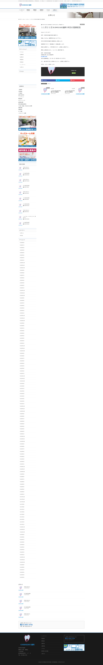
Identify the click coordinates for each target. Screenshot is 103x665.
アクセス (43, 648)
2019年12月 (22, 436)
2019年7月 (22, 448)
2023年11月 (22, 318)
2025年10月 (22, 267)
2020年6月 (22, 421)
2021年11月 (22, 378)
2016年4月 (22, 547)
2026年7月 (22, 245)
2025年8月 (22, 272)
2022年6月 (22, 360)
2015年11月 (22, 559)
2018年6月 (22, 481)
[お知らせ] (45, 90)
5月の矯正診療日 (26, 222)
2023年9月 (22, 323)
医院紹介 (22, 59)
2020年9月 (22, 413)
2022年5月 (22, 363)
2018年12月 (22, 466)
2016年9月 (22, 534)
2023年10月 (22, 320)
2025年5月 (22, 277)
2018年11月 (22, 469)
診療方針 (22, 57)
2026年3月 (22, 255)
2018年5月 (22, 484)
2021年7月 (22, 388)
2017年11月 (22, 499)
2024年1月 (22, 313)
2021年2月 (22, 401)
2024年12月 (22, 290)
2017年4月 (22, 516)
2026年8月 (22, 242)
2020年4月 (22, 426)
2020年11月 (22, 408)
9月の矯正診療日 (26, 173)
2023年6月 (22, 330)
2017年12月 (22, 496)
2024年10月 (22, 295)
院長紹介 (22, 62)
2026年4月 (22, 252)
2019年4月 (22, 456)
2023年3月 (22, 338)
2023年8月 (22, 325)
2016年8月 (22, 537)
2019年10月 (22, 441)
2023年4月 (22, 335)
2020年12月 (22, 406)
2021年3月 (22, 398)
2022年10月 (22, 350)
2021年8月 (22, 386)
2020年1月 (22, 433)
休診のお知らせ (26, 167)
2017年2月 (22, 521)
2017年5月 (22, 514)
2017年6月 (22, 511)
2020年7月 (22, 418)
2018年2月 (22, 491)
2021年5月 (22, 393)
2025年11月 (22, 265)
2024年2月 (22, 310)
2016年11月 (22, 529)
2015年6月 (22, 572)
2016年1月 (22, 554)
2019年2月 (22, 461)
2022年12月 (22, 345)
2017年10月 (22, 501)
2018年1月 (22, 494)
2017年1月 (22, 524)
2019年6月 (22, 451)
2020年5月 (22, 423)
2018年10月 (22, 471)
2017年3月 (22, 519)
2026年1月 (22, 260)
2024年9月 (22, 297)
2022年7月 (22, 358)
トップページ (22, 64)
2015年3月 (22, 577)
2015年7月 (22, 569)
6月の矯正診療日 (26, 204)
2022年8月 (22, 355)
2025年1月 (22, 287)
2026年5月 (22, 250)
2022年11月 (22, 348)
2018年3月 (22, 489)
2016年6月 (22, 542)
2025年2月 (22, 285)
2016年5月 (22, 544)
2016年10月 (22, 532)
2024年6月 (22, 305)
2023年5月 (22, 333)
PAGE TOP (99, 644)
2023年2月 (22, 340)
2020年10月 (22, 411)
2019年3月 (22, 459)
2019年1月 (22, 464)
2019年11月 (22, 438)
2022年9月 (22, 353)
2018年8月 (22, 476)
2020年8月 (22, 416)
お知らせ (82, 24)
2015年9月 (22, 564)
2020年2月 (22, 431)
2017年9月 (22, 504)
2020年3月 (22, 428)
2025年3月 (22, 282)
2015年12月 (22, 557)
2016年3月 (22, 549)
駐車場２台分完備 (44, 651)
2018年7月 (22, 479)
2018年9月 (22, 474)
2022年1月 (22, 373)
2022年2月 (22, 370)
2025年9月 (22, 270)
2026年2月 (22, 257)
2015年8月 (22, 567)
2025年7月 (22, 275)
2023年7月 (22, 328)
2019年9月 (22, 443)
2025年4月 (22, 280)
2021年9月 (22, 383)
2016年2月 (22, 552)
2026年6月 (22, 247)
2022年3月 (22, 368)
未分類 (21, 235)
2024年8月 (22, 300)
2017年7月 (22, 509)
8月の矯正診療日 (26, 185)
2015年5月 (22, 574)
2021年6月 (22, 391)
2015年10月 (22, 562)
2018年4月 (22, 486)
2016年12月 (22, 526)
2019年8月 (22, 446)
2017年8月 (22, 506)
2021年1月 (22, 403)
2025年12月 (22, 262)
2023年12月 (22, 315)
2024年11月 (22, 292)
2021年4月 (22, 396)
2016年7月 (22, 539)
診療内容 (22, 54)
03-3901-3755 (44, 56)
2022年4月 (22, 365)
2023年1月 (22, 343)
